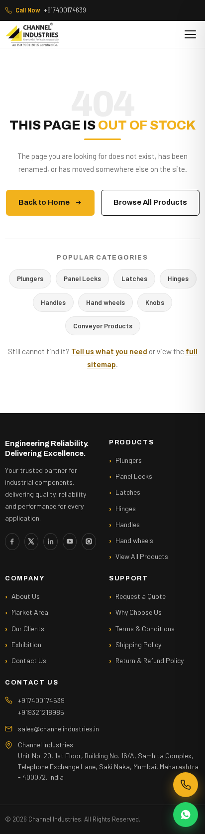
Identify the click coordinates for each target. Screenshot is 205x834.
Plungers (30, 278)
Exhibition (26, 644)
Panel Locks (82, 278)
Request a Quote (140, 596)
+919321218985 (41, 712)
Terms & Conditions (145, 628)
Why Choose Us (138, 612)
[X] (31, 541)
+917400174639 (50, 10)
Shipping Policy (138, 644)
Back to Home (44, 202)
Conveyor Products (102, 325)
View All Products (141, 556)
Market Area (29, 612)
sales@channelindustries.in (58, 728)
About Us (25, 596)
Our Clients (27, 628)
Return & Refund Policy (149, 660)
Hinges (178, 278)
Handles (53, 302)
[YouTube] (70, 541)
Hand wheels (105, 302)
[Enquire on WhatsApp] (185, 814)
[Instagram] (89, 541)
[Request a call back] (185, 784)
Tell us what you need (109, 351)
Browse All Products (150, 202)
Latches (134, 278)
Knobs (154, 302)
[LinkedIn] (50, 541)
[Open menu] (190, 34)
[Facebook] (12, 541)
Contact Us (28, 660)
